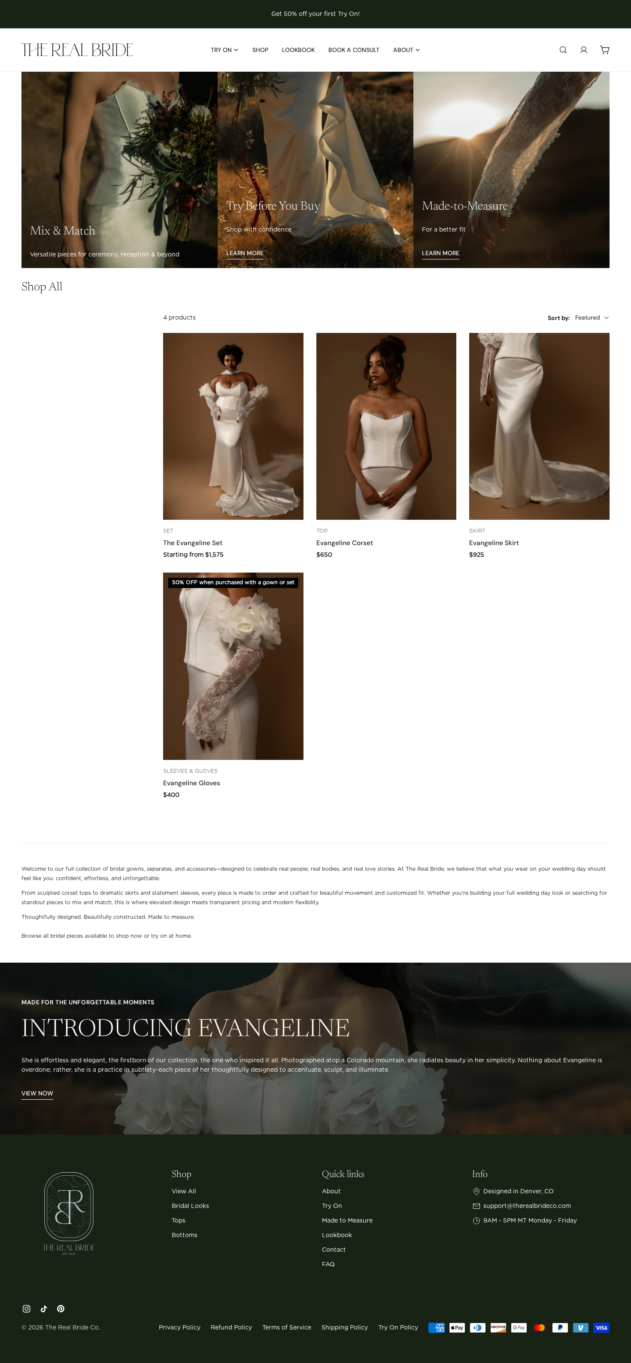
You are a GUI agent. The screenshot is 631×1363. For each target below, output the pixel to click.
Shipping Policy (345, 1328)
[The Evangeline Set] (233, 426)
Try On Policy (398, 1328)
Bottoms (184, 1235)
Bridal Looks (190, 1206)
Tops (178, 1221)
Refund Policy (231, 1328)
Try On (332, 1206)
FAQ (328, 1265)
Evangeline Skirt (494, 543)
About (331, 1192)
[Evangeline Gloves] (233, 666)
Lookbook (337, 1235)
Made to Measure (347, 1221)
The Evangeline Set (192, 543)
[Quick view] (291, 352)
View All (184, 1192)
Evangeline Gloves (191, 783)
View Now (37, 1093)
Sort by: (559, 317)
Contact (334, 1250)
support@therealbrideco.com (527, 1206)
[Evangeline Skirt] (539, 426)
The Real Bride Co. (72, 1328)
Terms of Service (286, 1328)
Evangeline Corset (344, 543)
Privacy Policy (179, 1328)
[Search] (563, 49)
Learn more (245, 253)
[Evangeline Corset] (386, 426)
